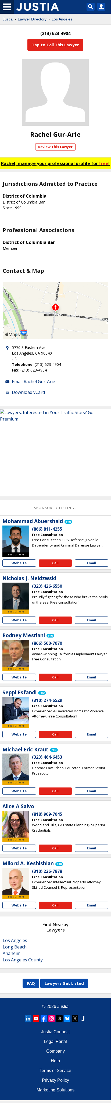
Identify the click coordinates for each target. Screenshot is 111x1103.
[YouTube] (36, 1018)
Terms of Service (55, 1070)
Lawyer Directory (32, 19)
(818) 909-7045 (47, 814)
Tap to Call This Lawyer (55, 44)
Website (19, 563)
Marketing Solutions (55, 1090)
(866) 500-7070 (47, 643)
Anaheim (11, 953)
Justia (8, 19)
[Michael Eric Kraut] (15, 767)
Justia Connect (55, 1032)
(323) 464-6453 (47, 757)
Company (55, 1051)
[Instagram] (51, 1018)
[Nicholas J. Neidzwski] (15, 596)
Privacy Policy (55, 1080)
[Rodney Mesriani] (15, 653)
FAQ (31, 983)
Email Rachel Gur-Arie (33, 381)
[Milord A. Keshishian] (15, 881)
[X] (75, 1018)
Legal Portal (55, 1041)
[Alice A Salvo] (15, 824)
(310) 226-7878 (47, 871)
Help (55, 1061)
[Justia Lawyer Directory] (83, 1018)
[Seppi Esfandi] (15, 710)
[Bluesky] (67, 1018)
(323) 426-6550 (47, 586)
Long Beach (15, 947)
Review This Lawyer (55, 146)
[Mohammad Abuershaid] (15, 539)
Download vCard (28, 392)
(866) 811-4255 (47, 529)
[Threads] (59, 1018)
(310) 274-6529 (47, 700)
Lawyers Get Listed (64, 983)
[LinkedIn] (28, 1018)
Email (91, 563)
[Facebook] (44, 1018)
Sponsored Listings (55, 508)
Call (55, 563)
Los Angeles (62, 19)
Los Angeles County (23, 960)
